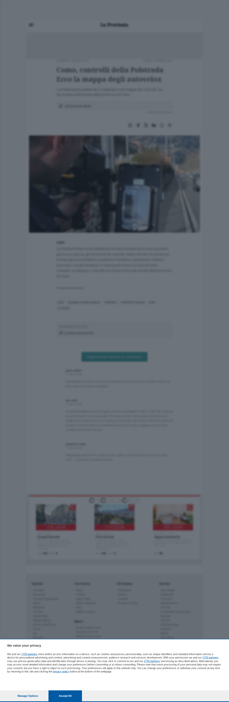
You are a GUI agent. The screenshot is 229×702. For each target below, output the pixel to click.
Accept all (65, 695)
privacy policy (61, 671)
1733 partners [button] (29, 654)
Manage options (28, 695)
